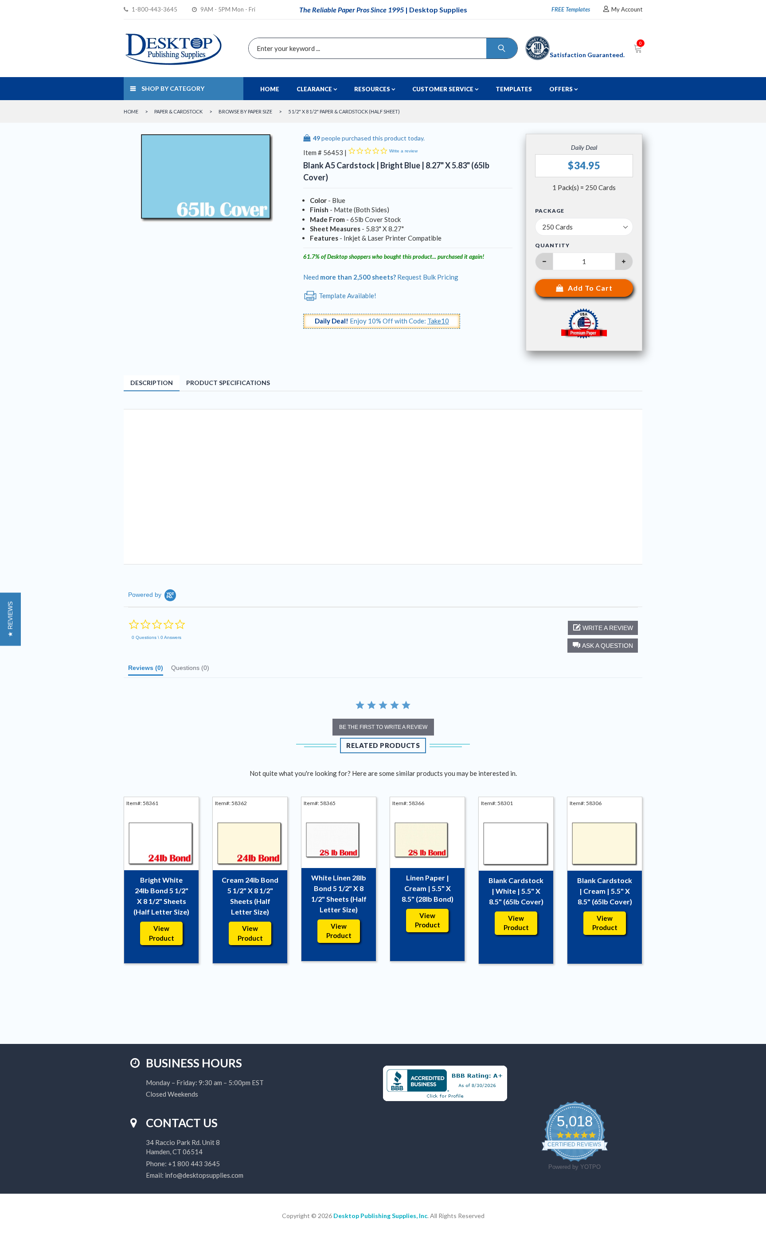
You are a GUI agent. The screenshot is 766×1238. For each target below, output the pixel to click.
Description (151, 382)
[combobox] (381, 48)
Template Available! (346, 296)
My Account (626, 9)
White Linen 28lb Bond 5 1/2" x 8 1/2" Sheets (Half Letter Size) (339, 893)
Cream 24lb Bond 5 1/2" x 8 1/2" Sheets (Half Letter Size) (250, 896)
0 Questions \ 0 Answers (156, 637)
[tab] (145, 670)
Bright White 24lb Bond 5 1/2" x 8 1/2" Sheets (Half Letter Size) (161, 896)
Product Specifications (228, 382)
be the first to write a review (383, 727)
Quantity (552, 245)
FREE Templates (570, 9)
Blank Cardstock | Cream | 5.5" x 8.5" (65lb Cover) (604, 891)
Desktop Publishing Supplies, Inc (380, 1215)
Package (549, 211)
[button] (602, 645)
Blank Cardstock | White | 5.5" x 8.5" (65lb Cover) (516, 891)
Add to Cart (590, 288)
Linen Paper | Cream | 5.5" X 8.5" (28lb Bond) (427, 888)
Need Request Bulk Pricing (380, 277)
